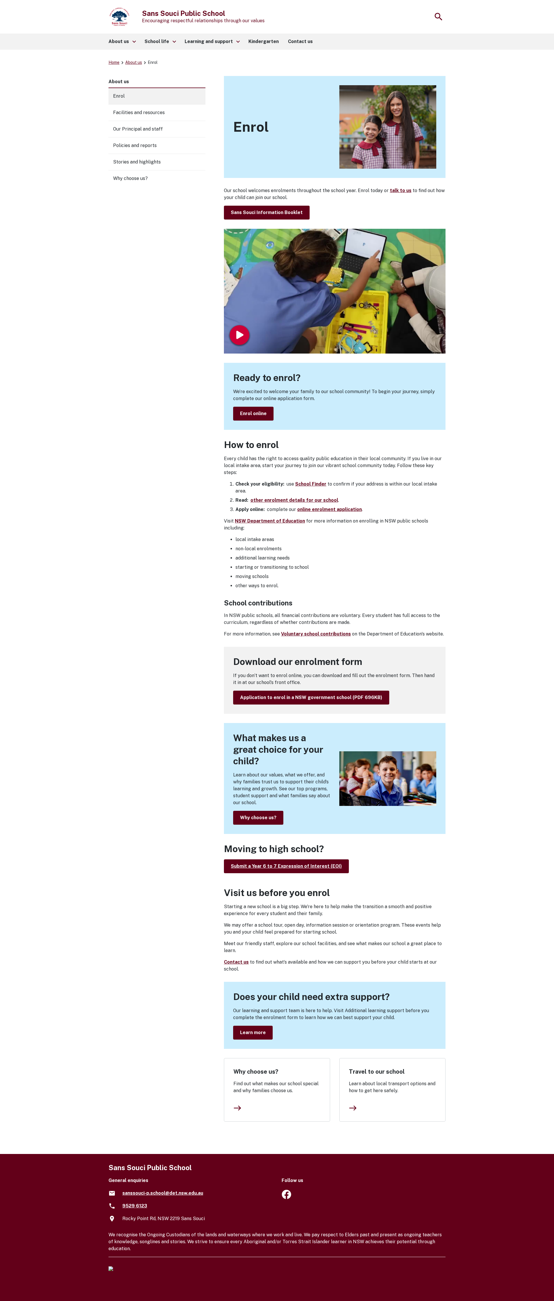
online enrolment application (329, 509)
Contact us (236, 962)
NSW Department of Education (270, 521)
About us (133, 62)
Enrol (119, 96)
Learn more (253, 1032)
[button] (122, 42)
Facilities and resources (139, 112)
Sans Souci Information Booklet (267, 212)
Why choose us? (258, 817)
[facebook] (286, 1197)
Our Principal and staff (138, 129)
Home (113, 62)
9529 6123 (134, 1206)
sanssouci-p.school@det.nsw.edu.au (162, 1193)
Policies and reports (135, 145)
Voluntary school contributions (316, 634)
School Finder (310, 484)
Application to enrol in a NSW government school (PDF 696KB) (311, 697)
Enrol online (253, 413)
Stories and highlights (137, 162)
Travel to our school (377, 1071)
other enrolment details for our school (294, 500)
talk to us (400, 190)
